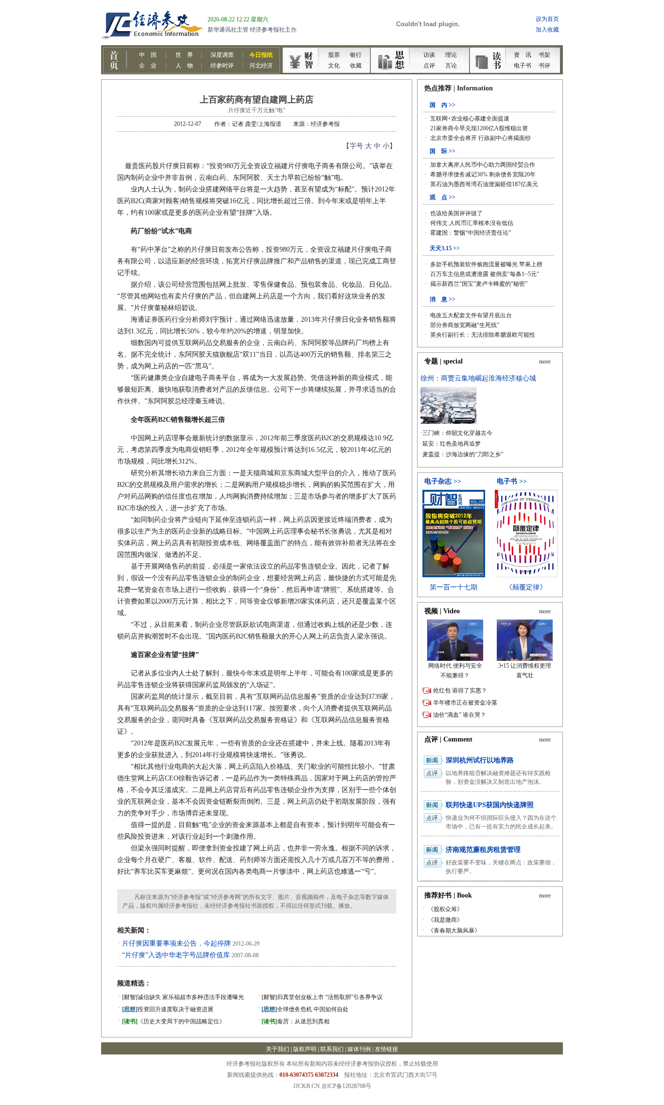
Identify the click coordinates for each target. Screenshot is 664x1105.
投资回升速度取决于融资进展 (167, 1009)
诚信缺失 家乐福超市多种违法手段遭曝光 (183, 997)
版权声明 (304, 1049)
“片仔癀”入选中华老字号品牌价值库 (176, 955)
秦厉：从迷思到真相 (296, 1021)
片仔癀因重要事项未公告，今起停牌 (176, 943)
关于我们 (277, 1049)
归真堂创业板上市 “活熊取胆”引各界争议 (322, 997)
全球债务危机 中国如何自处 (305, 1009)
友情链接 (386, 1049)
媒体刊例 (359, 1049)
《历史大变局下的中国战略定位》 (173, 1021)
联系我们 (332, 1049)
